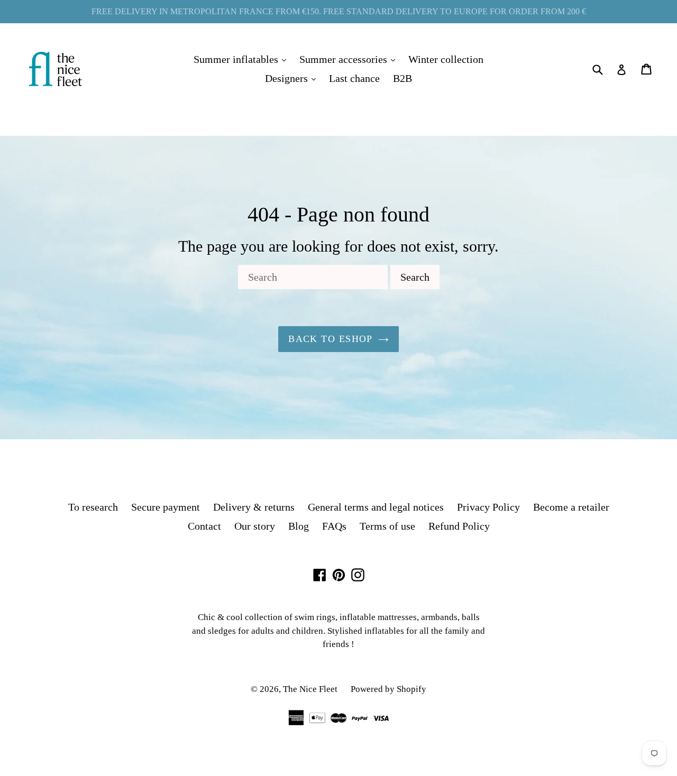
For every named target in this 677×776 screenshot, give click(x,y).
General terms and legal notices (376, 507)
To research (93, 507)
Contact (204, 526)
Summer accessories (349, 59)
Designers (293, 78)
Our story (254, 526)
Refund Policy (459, 526)
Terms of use (387, 526)
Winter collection (445, 59)
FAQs (334, 526)
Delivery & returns (254, 507)
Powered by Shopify (388, 689)
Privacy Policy (488, 507)
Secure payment (165, 507)
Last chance (354, 78)
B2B (402, 78)
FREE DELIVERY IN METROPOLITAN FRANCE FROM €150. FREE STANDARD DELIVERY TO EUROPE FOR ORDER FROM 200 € (339, 11)
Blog (298, 526)
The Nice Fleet (310, 689)
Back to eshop (330, 339)
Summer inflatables (242, 59)
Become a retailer (571, 507)
